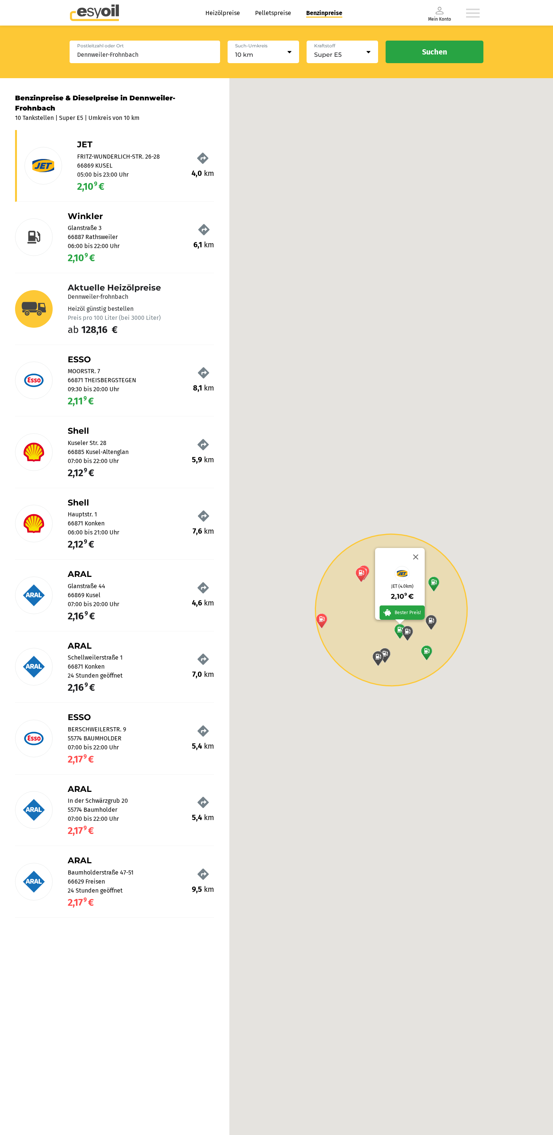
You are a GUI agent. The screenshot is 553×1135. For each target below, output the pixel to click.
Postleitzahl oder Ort (100, 45)
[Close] (416, 557)
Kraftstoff (324, 45)
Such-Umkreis (251, 45)
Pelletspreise (273, 13)
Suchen (434, 51)
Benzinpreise (324, 13)
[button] (433, 584)
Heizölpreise (222, 13)
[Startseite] (94, 13)
